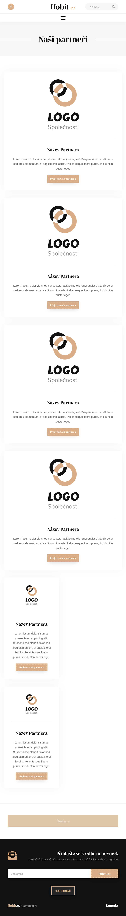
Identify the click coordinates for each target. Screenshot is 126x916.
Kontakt (112, 905)
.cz (22, 905)
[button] (63, 18)
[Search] (113, 7)
